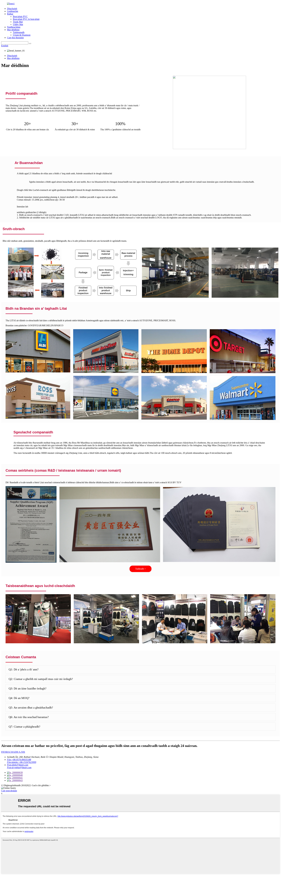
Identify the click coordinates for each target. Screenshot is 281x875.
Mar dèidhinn (13, 29)
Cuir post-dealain (9, 790)
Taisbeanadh (18, 32)
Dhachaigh (12, 8)
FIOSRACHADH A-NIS (13, 752)
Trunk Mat (18, 22)
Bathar (10, 14)
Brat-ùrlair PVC (20, 16)
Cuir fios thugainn (15, 37)
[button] (140, 569)
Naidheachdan (13, 27)
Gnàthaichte (12, 11)
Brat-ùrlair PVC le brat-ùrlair (26, 19)
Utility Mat (18, 24)
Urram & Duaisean (21, 35)
